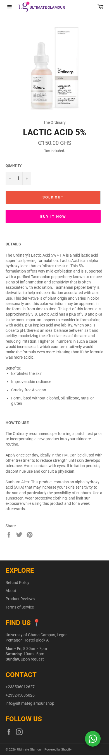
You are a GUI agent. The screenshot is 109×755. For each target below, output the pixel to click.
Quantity (14, 166)
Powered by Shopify (58, 749)
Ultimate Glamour (30, 749)
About (11, 590)
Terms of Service (20, 607)
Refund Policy (17, 582)
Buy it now (53, 216)
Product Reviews (20, 599)
